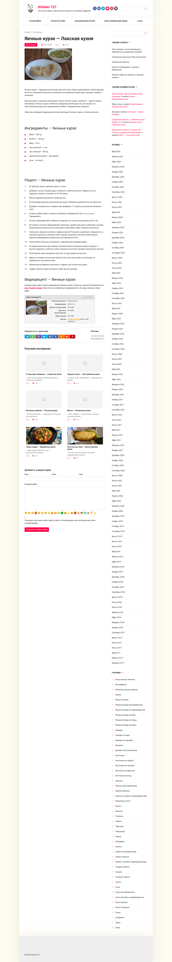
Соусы (118, 882)
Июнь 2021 (117, 425)
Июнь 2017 (117, 648)
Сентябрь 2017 (118, 632)
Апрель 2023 (117, 314)
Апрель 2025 (117, 217)
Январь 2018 (117, 627)
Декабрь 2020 (118, 455)
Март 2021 (116, 440)
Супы (117, 887)
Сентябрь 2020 (118, 471)
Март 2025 (116, 222)
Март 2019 (116, 562)
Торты (118, 923)
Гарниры (119, 730)
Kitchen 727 (47, 7)
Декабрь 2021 (118, 395)
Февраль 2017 (118, 663)
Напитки (119, 811)
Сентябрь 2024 (118, 253)
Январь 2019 (117, 572)
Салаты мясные (122, 857)
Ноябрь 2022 (117, 339)
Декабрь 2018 (118, 577)
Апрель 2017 (117, 658)
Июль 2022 (117, 359)
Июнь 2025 (117, 207)
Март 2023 (116, 319)
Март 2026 (116, 162)
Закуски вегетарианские (126, 786)
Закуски (118, 781)
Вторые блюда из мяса (125, 715)
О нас (140, 21)
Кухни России (58, 21)
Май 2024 (116, 273)
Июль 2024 (117, 263)
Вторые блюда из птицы (126, 720)
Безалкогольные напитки (126, 690)
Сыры (118, 912)
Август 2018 (117, 597)
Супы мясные (121, 902)
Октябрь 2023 (118, 293)
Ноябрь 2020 (117, 460)
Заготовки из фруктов (125, 771)
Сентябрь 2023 (118, 298)
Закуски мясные (122, 791)
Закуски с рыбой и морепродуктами (131, 796)
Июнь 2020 (117, 486)
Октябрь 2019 (118, 526)
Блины (118, 695)
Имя (26, 474)
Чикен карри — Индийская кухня (40, 447)
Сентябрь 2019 (118, 531)
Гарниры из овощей (124, 740)
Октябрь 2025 (118, 187)
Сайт (81, 474)
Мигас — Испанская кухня (79, 410)
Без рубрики (31, 45)
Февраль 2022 (118, 384)
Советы (118, 872)
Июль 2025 (117, 202)
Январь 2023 (117, 329)
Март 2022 (116, 379)
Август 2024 (117, 258)
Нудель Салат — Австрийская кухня (83, 374)
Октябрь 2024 (118, 248)
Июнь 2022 (117, 364)
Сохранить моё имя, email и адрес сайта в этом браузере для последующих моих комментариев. (60, 521)
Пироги (118, 821)
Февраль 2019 (118, 567)
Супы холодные (122, 907)
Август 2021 (117, 415)
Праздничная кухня (85, 21)
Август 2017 (117, 638)
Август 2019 (117, 536)
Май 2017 (116, 653)
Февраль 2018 (118, 622)
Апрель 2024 (117, 278)
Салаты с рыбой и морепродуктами (130, 862)
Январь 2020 (117, 511)
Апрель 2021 (117, 435)
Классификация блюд (115, 21)
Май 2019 (116, 551)
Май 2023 (116, 308)
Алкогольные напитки (125, 679)
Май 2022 (116, 369)
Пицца (118, 836)
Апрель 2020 (117, 496)
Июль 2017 (117, 643)
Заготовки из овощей (124, 765)
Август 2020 (117, 476)
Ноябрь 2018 (117, 582)
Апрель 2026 (117, 156)
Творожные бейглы (120, 62)
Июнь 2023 (117, 303)
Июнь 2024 (117, 268)
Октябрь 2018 (118, 587)
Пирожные (120, 831)
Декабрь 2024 (118, 238)
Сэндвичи (119, 917)
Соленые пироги (122, 877)
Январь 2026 (117, 172)
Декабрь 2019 (118, 516)
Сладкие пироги (122, 867)
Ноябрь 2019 (117, 521)
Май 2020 (116, 491)
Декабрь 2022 (118, 334)
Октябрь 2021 (118, 405)
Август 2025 (117, 197)
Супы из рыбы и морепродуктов (129, 897)
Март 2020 (116, 501)
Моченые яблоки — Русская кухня (41, 410)
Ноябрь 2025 (117, 182)
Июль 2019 (117, 541)
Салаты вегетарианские (125, 852)
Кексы (118, 806)
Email (54, 474)
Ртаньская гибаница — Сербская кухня (44, 374)
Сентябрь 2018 (118, 592)
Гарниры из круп (122, 735)
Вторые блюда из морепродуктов (130, 710)
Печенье (119, 816)
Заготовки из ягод (123, 776)
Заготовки (119, 755)
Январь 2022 (117, 389)
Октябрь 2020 (118, 465)
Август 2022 (117, 354)
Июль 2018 (117, 602)
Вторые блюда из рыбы (125, 725)
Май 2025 (116, 212)
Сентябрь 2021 (118, 410)
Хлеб (117, 928)
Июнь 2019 (117, 546)
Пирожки (119, 826)
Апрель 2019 (117, 557)
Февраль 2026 (118, 167)
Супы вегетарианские (125, 892)
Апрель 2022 (117, 374)
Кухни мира (35, 21)
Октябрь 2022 (118, 344)
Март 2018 (116, 617)
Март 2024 (116, 283)
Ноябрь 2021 (117, 400)
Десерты (119, 745)
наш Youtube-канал (33, 288)
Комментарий (31, 484)
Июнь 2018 (117, 607)
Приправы (120, 841)
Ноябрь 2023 (117, 288)
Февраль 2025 (118, 227)
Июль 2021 (117, 420)
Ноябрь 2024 (117, 243)
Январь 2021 (117, 450)
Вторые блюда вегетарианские (129, 705)
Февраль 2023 (118, 324)
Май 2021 (116, 430)
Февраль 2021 (118, 445)
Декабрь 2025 (118, 177)
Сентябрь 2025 (118, 192)
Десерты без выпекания (126, 750)
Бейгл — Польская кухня (129, 135)
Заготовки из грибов (124, 760)
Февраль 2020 (118, 506)
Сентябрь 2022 (118, 349)
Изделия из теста (122, 801)
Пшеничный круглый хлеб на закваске (129, 57)
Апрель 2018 (117, 612)
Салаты (118, 847)
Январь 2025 (117, 232)
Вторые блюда (121, 700)
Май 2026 (116, 151)
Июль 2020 (117, 481)
